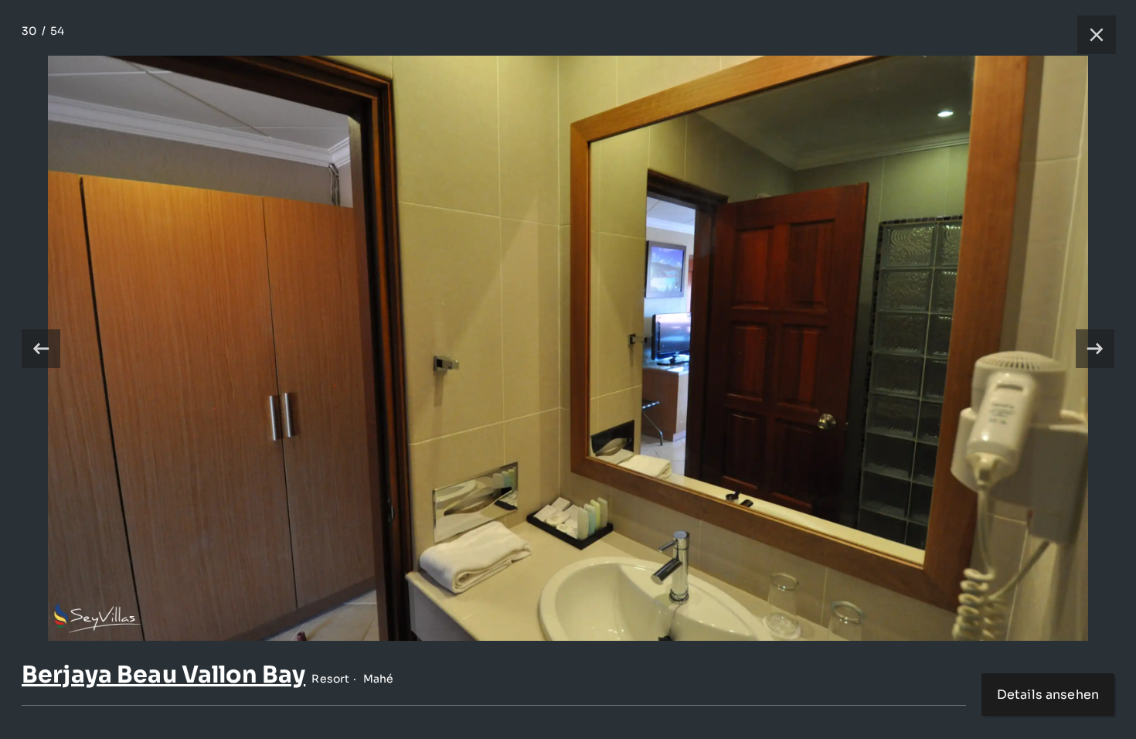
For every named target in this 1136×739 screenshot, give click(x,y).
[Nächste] (1095, 349)
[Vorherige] (41, 349)
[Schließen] (1088, 35)
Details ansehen (1048, 694)
